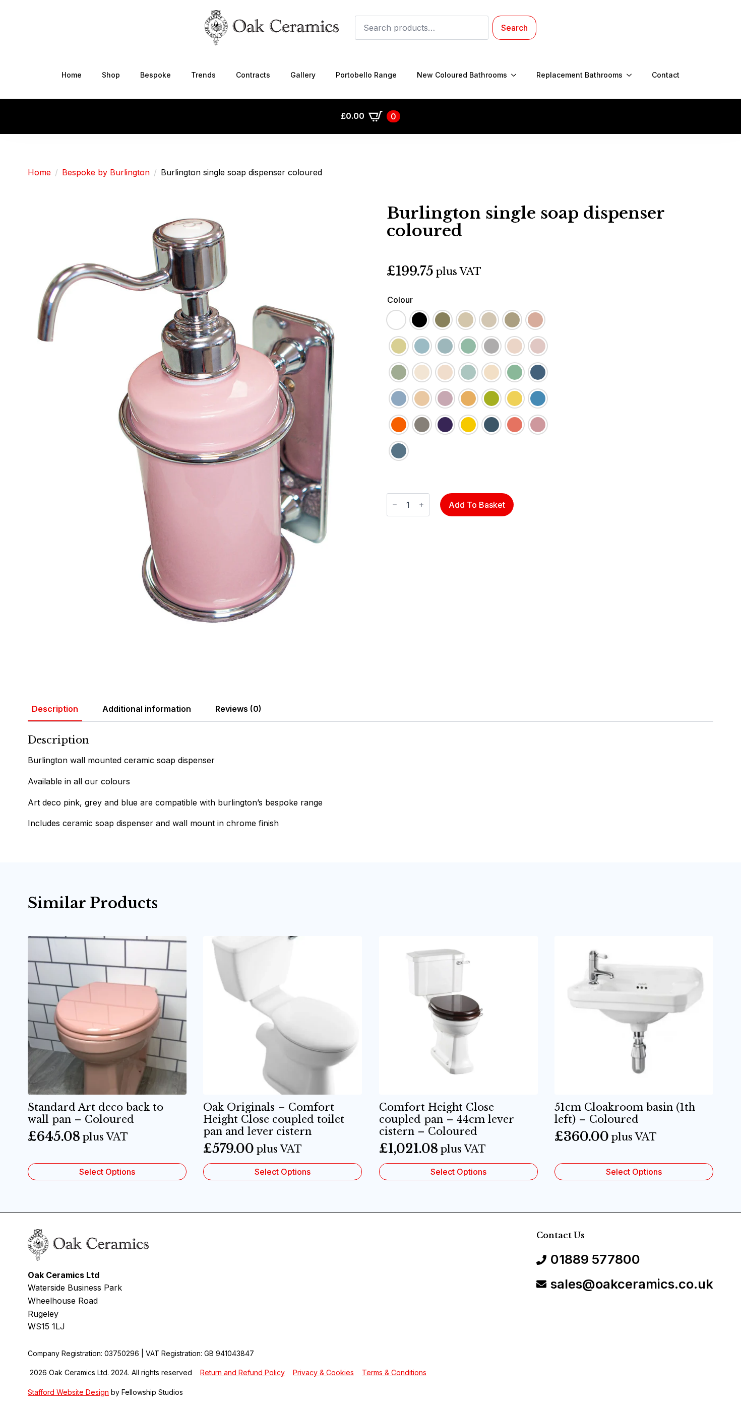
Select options (107, 1172)
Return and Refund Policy (242, 1372)
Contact (666, 75)
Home (71, 75)
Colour (400, 300)
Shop (111, 75)
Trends (203, 75)
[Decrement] (394, 504)
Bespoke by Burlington (106, 172)
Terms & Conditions (394, 1372)
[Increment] (421, 504)
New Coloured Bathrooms (462, 75)
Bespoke (155, 75)
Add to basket (477, 505)
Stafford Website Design (68, 1392)
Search (514, 28)
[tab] (55, 708)
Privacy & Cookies (323, 1372)
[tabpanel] (370, 782)
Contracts (253, 75)
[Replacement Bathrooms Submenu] (632, 75)
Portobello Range (366, 75)
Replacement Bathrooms (579, 75)
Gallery (303, 75)
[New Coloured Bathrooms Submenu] (516, 75)
